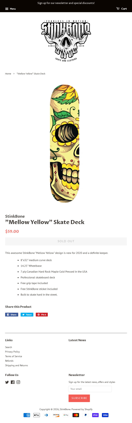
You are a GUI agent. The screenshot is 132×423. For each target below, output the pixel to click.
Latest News (77, 340)
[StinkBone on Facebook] (13, 382)
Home (8, 73)
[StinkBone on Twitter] (7, 382)
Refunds (9, 360)
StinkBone (65, 409)
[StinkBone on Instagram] (18, 382)
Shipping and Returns (16, 365)
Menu (12, 8)
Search (8, 347)
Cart (124, 8)
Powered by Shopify (82, 409)
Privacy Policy (12, 351)
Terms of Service (13, 356)
